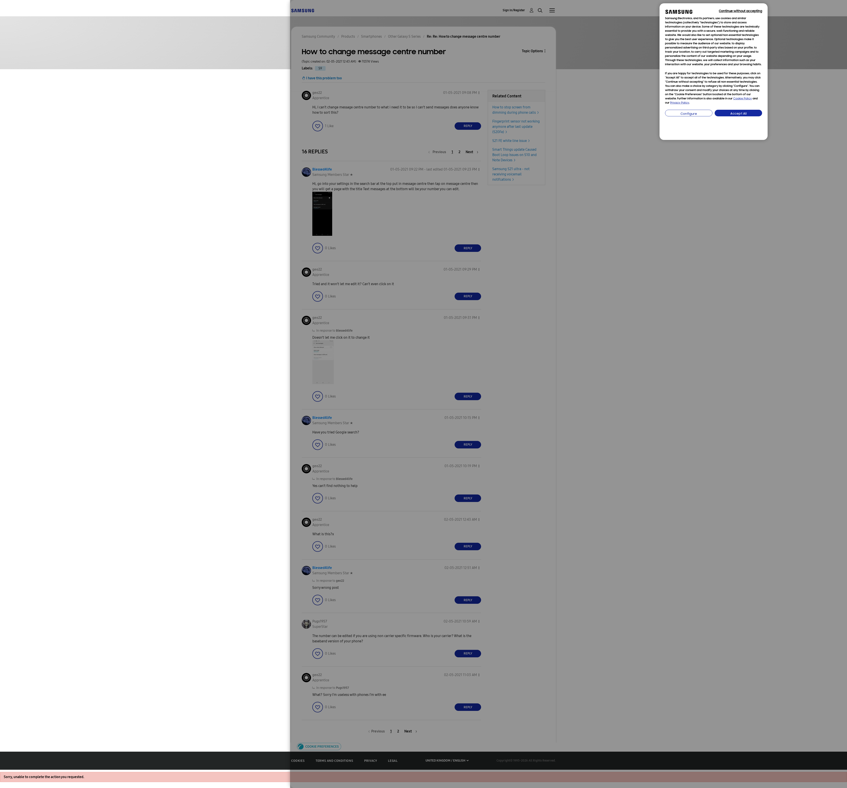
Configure (688, 114)
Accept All (738, 113)
